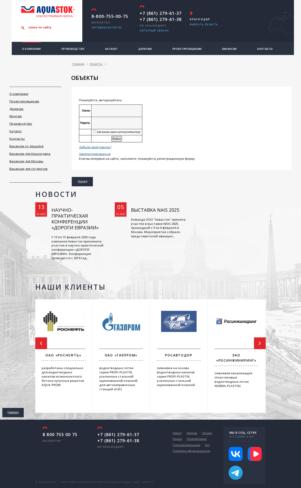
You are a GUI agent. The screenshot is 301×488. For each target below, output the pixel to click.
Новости (56, 194)
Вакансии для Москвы (26, 161)
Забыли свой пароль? (95, 147)
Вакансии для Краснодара (29, 154)
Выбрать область (204, 24)
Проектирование (197, 439)
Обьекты (207, 433)
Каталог (111, 49)
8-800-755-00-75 (109, 16)
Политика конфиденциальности (191, 451)
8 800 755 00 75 (60, 434)
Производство (73, 49)
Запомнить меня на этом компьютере (118, 132)
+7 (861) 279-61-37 (161, 13)
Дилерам (145, 49)
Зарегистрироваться (95, 154)
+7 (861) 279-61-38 (161, 19)
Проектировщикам (187, 49)
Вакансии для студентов (28, 169)
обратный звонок (154, 30)
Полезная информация (186, 445)
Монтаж (15, 116)
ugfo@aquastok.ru (106, 27)
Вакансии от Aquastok (26, 146)
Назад (82, 181)
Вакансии (229, 49)
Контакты (265, 49)
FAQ (207, 445)
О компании (31, 49)
